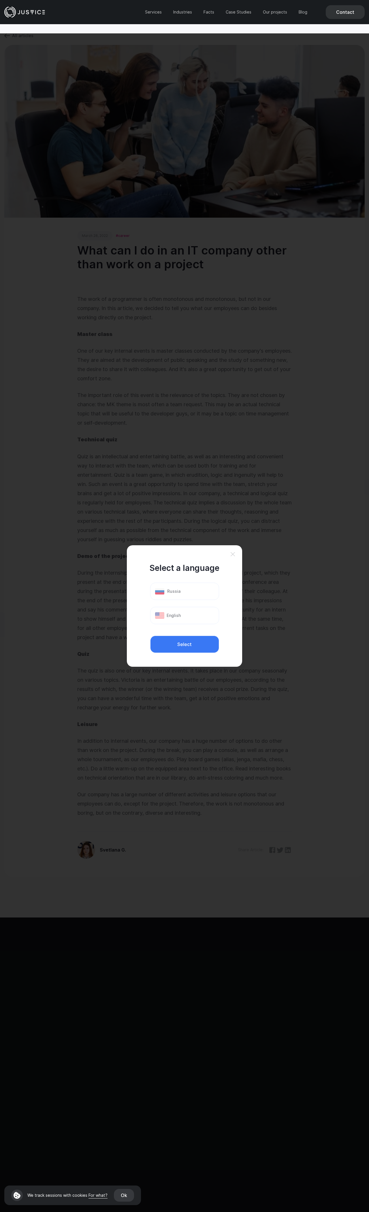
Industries (182, 12)
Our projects (275, 12)
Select (184, 644)
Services (153, 12)
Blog (303, 12)
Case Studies (238, 12)
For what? (98, 1195)
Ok (124, 1195)
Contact (345, 12)
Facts (209, 12)
